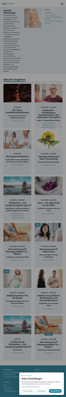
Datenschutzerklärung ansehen (30, 387)
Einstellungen (42, 391)
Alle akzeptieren (55, 391)
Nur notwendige (28, 391)
